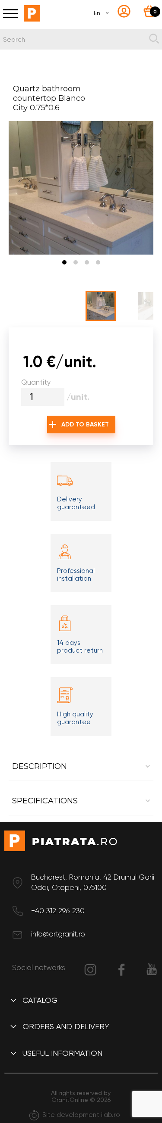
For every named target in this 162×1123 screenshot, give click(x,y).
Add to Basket (85, 424)
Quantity (36, 382)
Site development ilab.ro (81, 1115)
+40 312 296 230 (58, 910)
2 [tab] (75, 262)
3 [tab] (87, 262)
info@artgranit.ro (58, 934)
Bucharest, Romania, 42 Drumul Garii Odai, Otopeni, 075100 (92, 882)
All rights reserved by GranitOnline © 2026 (81, 1096)
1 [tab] (64, 262)
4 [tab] (98, 262)
